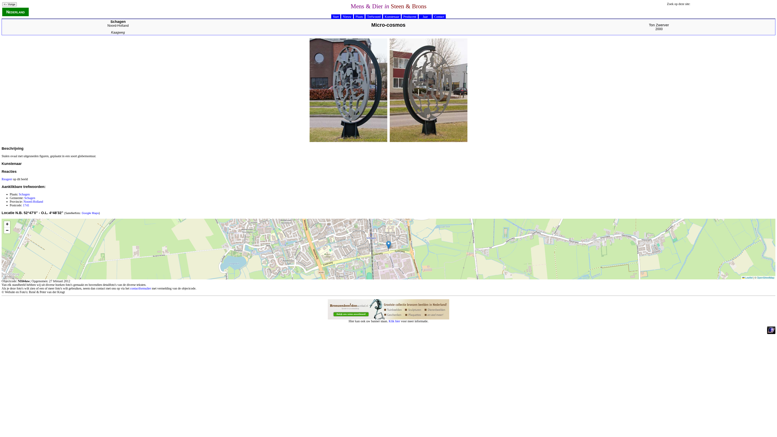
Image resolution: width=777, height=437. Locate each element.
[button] (388, 245)
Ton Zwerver (659, 25)
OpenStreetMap (765, 277)
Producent (409, 16)
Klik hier (394, 321)
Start (336, 16)
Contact (439, 16)
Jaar (425, 16)
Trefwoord (374, 16)
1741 (26, 205)
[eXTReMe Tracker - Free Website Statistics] (771, 333)
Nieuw (347, 16)
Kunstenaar (392, 16)
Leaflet (749, 277)
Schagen (24, 194)
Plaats (359, 16)
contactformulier (140, 288)
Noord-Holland (118, 25)
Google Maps (90, 213)
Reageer (7, 179)
